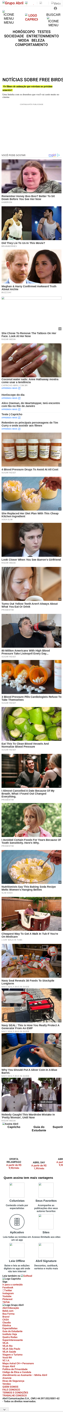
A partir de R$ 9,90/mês (15, 1167)
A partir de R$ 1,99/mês (38, 1167)
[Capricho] (31, 19)
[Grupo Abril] (12, 3)
